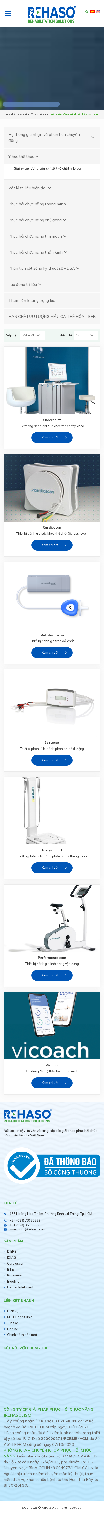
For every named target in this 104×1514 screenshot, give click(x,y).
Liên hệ (12, 1329)
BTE (10, 1269)
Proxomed (15, 1275)
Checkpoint (52, 420)
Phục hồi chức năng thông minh (37, 203)
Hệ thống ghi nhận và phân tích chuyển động (52, 137)
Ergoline (13, 1281)
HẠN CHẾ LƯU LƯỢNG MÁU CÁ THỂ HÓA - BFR (52, 316)
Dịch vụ (12, 1311)
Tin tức (12, 1323)
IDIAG (11, 1257)
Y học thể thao (24, 156)
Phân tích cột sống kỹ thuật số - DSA (44, 268)
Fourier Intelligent (20, 1287)
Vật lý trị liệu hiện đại (30, 188)
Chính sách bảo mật (22, 1335)
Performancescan (52, 958)
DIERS (11, 1251)
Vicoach (52, 1065)
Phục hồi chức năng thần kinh (38, 252)
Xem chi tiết (50, 437)
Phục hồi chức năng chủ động (37, 220)
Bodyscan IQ (52, 850)
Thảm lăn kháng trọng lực (31, 300)
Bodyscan (52, 742)
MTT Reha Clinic (19, 1317)
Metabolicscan (52, 635)
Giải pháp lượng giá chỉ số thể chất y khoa (47, 168)
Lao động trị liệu (25, 284)
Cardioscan (52, 527)
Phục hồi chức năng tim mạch (38, 236)
